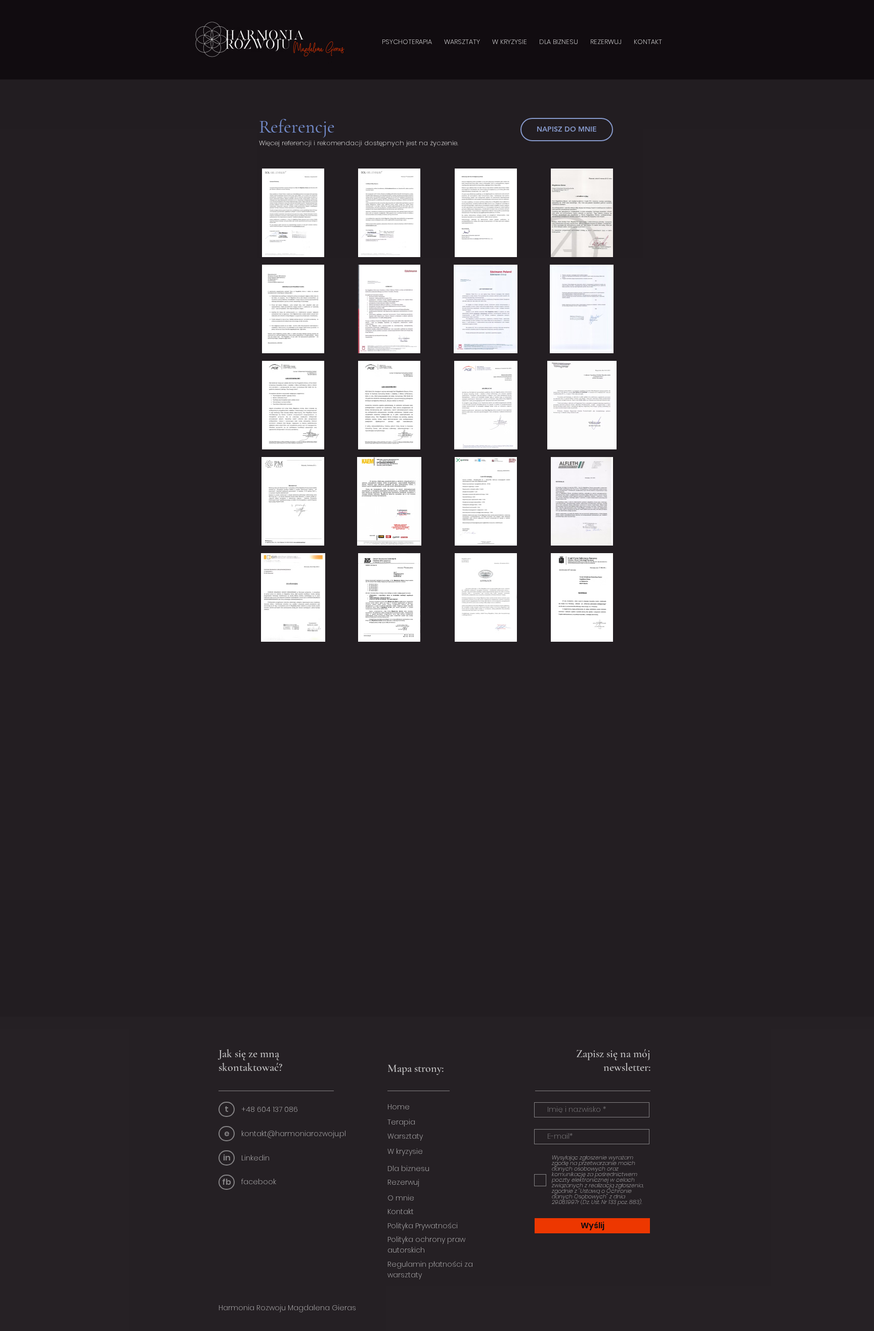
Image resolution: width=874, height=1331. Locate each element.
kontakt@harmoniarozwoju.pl (293, 1134)
